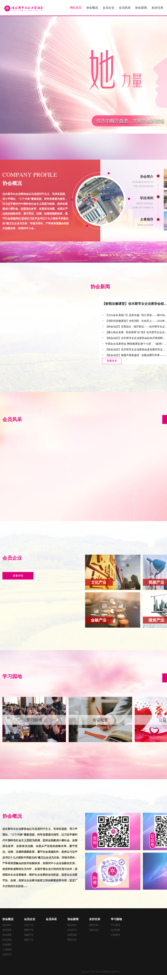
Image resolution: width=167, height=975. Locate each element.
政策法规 (72, 935)
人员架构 (7, 949)
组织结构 (7, 930)
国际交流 (93, 930)
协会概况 (92, 7)
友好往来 (157, 7)
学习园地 (115, 925)
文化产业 (28, 925)
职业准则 (7, 940)
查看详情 (18, 575)
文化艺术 (72, 930)
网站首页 (76, 7)
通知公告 (72, 940)
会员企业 (108, 7)
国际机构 (93, 925)
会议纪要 (115, 930)
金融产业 (28, 935)
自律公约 (7, 954)
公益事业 (115, 935)
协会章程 (7, 935)
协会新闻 (141, 7)
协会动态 (72, 925)
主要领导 (7, 944)
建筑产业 (28, 940)
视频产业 (28, 930)
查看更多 (112, 360)
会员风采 (125, 7)
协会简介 (7, 925)
